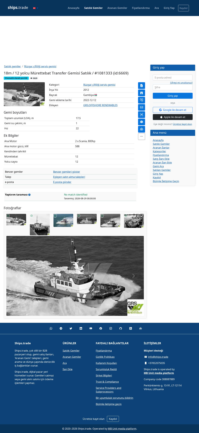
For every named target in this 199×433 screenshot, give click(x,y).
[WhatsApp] (51, 328)
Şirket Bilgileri (104, 375)
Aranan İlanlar (161, 147)
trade (18, 7)
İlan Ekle (67, 369)
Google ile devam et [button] (174, 110)
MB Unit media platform (122, 428)
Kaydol (183, 8)
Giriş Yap (169, 8)
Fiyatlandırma (141, 8)
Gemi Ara (158, 166)
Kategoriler (159, 151)
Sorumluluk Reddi (106, 369)
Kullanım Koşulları (106, 363)
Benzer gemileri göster (66, 171)
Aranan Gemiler (117, 8)
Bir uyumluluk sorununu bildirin (114, 398)
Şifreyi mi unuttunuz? (181, 83)
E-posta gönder (62, 182)
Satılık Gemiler (93, 8)
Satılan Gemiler (162, 170)
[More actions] (141, 136)
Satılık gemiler (12, 66)
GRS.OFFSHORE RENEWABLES (100, 105)
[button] (36, 8)
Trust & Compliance (107, 381)
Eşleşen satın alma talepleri (69, 177)
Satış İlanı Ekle (161, 159)
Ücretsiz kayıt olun (182, 124)
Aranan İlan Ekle (162, 162)
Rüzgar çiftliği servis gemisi (40, 66)
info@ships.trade (158, 357)
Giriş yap (173, 95)
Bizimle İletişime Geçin (166, 181)
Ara (157, 8)
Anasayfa (73, 8)
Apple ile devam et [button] (174, 117)
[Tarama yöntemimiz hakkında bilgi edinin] (29, 194)
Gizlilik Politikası (105, 357)
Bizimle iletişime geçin (109, 404)
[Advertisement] (99, 40)
